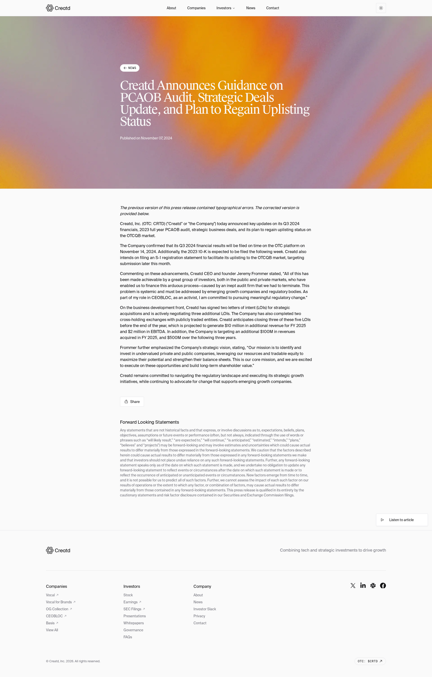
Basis (50, 623)
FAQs (128, 637)
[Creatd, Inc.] (58, 550)
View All (52, 630)
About (171, 8)
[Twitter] (353, 586)
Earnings (131, 602)
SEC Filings (132, 609)
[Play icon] (382, 520)
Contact (272, 8)
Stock (128, 595)
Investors (223, 8)
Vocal (50, 595)
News (250, 8)
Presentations (135, 616)
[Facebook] (383, 586)
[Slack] (373, 586)
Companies (196, 8)
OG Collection (57, 609)
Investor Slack (205, 609)
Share (135, 401)
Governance (133, 630)
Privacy (199, 616)
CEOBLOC (54, 616)
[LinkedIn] (363, 586)
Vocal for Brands (59, 602)
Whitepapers (134, 623)
